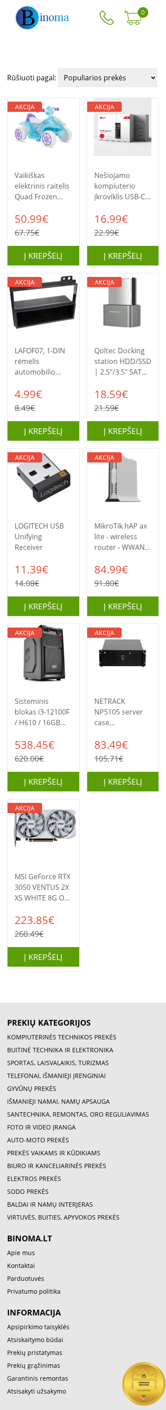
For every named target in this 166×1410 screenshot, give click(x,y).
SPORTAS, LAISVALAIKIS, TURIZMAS (58, 1062)
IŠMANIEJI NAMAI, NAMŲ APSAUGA (58, 1101)
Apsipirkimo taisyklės (38, 1327)
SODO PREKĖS (28, 1191)
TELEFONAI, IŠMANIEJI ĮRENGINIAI (56, 1075)
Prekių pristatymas (34, 1352)
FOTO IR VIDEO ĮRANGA (41, 1127)
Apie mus (21, 1252)
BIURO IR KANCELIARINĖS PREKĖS (56, 1165)
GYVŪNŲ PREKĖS (31, 1088)
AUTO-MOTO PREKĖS (38, 1140)
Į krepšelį (43, 255)
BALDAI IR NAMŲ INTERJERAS (50, 1204)
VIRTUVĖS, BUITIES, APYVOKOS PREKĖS (63, 1217)
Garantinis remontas (37, 1378)
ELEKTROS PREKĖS (34, 1178)
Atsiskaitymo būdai (35, 1339)
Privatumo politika (34, 1291)
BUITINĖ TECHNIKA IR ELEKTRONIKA (60, 1050)
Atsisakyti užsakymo (36, 1391)
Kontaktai (21, 1265)
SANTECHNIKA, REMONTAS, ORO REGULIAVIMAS (78, 1114)
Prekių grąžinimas (33, 1365)
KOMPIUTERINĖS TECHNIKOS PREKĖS (61, 1037)
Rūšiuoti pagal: (32, 78)
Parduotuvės (25, 1278)
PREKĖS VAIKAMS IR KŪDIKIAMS (53, 1153)
